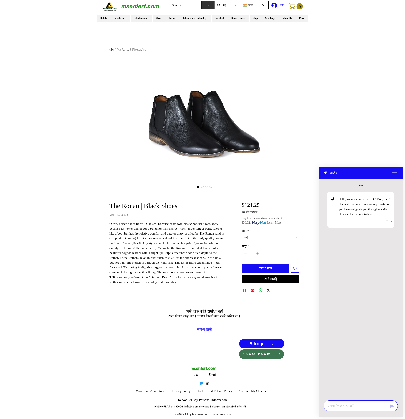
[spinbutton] (251, 253)
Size (245, 230)
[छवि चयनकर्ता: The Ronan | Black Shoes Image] (198, 186)
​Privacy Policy (181, 391)
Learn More (274, 222)
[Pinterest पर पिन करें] (252, 290)
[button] (227, 5)
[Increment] (258, 253)
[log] (361, 288)
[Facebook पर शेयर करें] (244, 290)
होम (111, 49)
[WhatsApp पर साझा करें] (260, 290)
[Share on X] (268, 290)
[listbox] (227, 5)
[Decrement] (244, 253)
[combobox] (270, 237)
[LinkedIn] (208, 383)
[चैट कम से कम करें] (394, 172)
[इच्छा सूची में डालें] (295, 268)
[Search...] (207, 5)
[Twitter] (201, 383)
